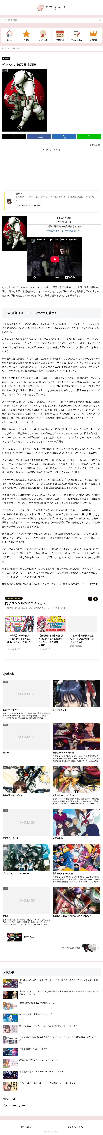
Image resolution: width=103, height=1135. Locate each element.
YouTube (36, 205)
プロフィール (22, 205)
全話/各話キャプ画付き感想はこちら (64, 231)
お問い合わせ (9, 1099)
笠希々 (19, 193)
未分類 (7, 58)
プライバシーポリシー (14, 1105)
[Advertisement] (51, 169)
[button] (100, 20)
